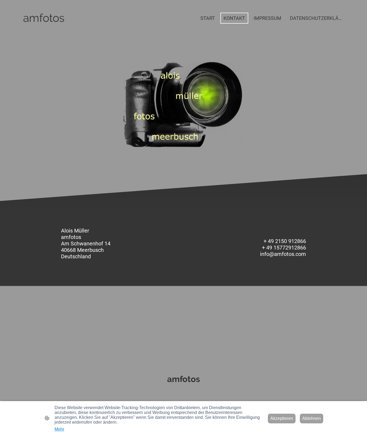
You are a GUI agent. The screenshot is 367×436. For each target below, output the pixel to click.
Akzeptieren (281, 418)
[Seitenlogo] (44, 29)
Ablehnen (311, 418)
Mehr (59, 429)
